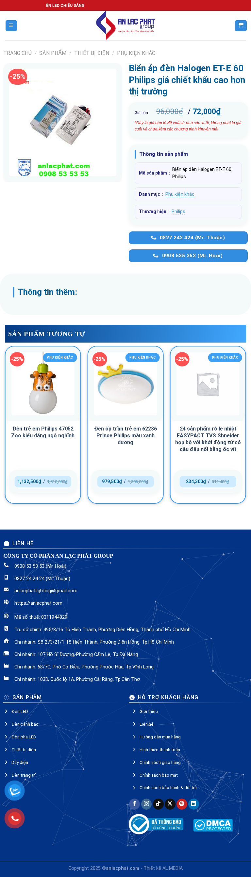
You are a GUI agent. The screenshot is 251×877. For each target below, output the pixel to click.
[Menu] (11, 25)
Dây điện (19, 762)
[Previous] (5, 427)
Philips (178, 211)
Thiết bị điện (91, 53)
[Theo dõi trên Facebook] (134, 804)
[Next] (246, 427)
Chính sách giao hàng (160, 762)
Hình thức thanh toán (160, 749)
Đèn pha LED (23, 736)
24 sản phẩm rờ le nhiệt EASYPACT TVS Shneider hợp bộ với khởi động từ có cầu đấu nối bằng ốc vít (208, 439)
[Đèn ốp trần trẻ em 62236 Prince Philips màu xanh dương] (125, 383)
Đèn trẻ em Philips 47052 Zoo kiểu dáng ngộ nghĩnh (43, 432)
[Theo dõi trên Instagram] (146, 804)
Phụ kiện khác (136, 53)
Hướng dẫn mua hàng (160, 736)
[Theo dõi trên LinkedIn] (193, 804)
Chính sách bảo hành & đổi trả (168, 787)
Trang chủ (17, 53)
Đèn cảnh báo (25, 724)
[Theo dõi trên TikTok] (158, 804)
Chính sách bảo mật (159, 775)
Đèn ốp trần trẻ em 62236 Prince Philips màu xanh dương (125, 436)
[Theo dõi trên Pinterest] (181, 804)
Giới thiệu (149, 711)
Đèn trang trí (23, 775)
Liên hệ (147, 724)
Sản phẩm (52, 53)
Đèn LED (19, 711)
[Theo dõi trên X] (170, 804)
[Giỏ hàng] (240, 25)
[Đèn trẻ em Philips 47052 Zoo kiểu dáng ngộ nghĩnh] (43, 383)
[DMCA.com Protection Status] (213, 825)
